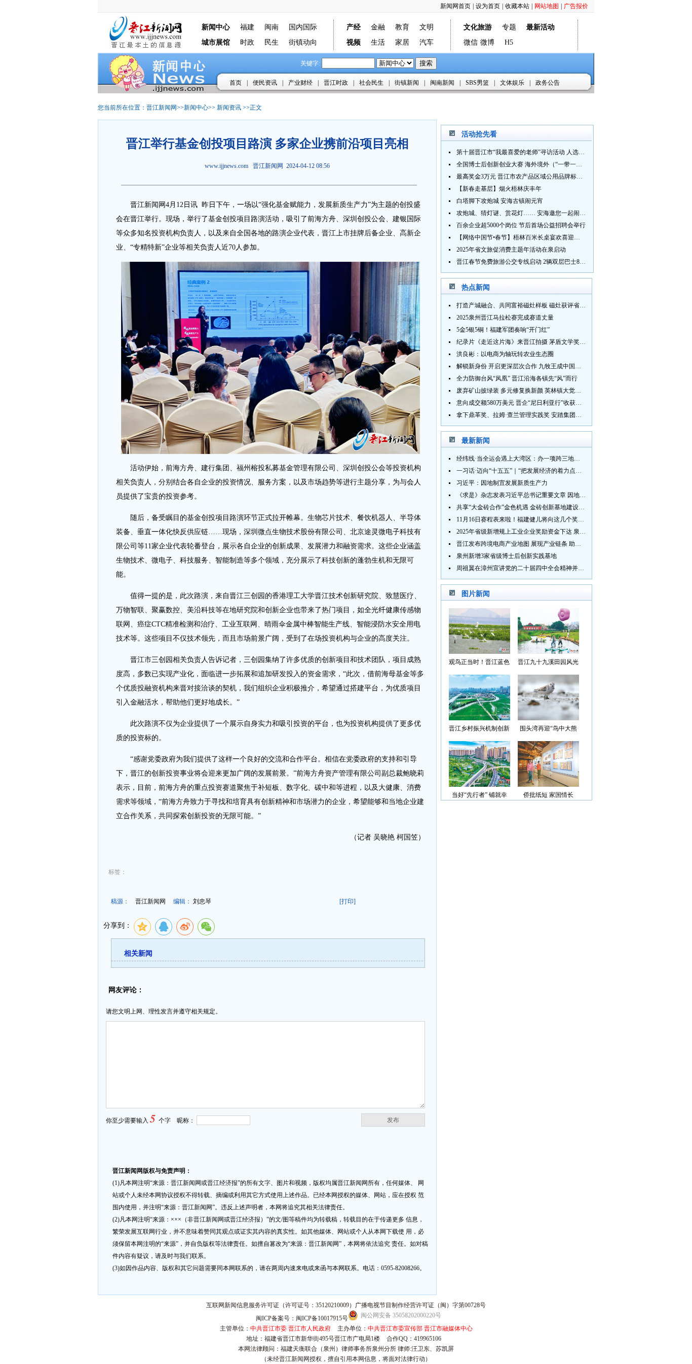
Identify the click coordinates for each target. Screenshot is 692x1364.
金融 (378, 27)
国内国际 (303, 27)
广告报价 (576, 6)
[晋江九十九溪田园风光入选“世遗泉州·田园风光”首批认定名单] (548, 651)
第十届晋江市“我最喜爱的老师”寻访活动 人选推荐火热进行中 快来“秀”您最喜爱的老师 (572, 152)
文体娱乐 (512, 82)
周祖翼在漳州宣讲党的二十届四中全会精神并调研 (523, 568)
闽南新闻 (442, 82)
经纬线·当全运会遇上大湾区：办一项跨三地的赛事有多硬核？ (539, 458)
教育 (402, 27)
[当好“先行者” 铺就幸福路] (479, 784)
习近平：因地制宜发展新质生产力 (502, 482)
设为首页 (488, 6)
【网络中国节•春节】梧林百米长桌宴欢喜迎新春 (521, 237)
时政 (247, 42)
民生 (271, 42)
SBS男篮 (477, 82)
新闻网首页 (455, 6)
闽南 (271, 27)
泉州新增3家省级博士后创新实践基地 (506, 555)
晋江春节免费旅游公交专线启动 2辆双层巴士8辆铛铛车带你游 (539, 261)
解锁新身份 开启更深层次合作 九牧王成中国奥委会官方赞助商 (540, 366)
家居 (402, 42)
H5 (509, 42)
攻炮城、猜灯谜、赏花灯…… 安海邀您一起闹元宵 (524, 213)
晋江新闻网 (161, 107)
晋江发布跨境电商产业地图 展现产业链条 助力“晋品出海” (533, 543)
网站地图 (546, 6)
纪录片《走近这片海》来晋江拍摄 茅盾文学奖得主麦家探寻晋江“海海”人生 (557, 341)
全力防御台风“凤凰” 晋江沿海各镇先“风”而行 (517, 378)
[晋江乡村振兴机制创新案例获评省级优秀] (479, 717)
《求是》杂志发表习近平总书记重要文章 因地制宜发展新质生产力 (545, 495)
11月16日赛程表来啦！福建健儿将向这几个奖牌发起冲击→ (535, 519)
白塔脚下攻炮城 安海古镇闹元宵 (499, 200)
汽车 (426, 42)
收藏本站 (517, 6)
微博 (487, 42)
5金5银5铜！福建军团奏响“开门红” (503, 329)
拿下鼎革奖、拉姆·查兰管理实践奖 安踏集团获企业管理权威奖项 (543, 414)
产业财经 (300, 82)
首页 (235, 82)
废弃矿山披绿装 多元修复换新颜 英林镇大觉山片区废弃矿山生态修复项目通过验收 (567, 390)
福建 (247, 27)
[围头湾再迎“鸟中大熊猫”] (548, 717)
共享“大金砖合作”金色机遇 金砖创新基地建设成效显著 (529, 507)
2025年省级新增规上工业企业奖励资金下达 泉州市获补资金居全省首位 (551, 531)
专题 (509, 27)
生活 (378, 42)
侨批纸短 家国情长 (548, 794)
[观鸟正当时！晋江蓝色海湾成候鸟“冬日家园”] (479, 651)
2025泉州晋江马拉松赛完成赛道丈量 (505, 317)
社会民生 (371, 82)
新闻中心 (196, 107)
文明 (426, 27)
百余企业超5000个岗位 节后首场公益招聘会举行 (521, 225)
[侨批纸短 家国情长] (548, 784)
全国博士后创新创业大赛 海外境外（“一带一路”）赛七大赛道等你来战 (550, 164)
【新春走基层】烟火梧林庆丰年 (499, 188)
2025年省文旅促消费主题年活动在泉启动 (511, 249)
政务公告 (547, 82)
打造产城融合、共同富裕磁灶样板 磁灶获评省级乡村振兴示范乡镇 (545, 305)
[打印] (347, 901)
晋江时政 (336, 82)
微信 (471, 42)
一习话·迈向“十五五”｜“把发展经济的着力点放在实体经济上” (538, 470)
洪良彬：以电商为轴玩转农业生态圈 (505, 354)
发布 (393, 1120)
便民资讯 (265, 82)
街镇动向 (303, 42)
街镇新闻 (407, 82)
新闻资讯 (229, 107)
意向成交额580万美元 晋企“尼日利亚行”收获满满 (522, 402)
